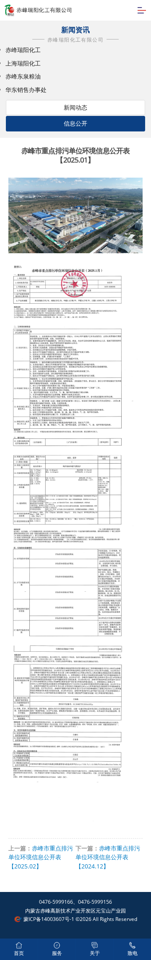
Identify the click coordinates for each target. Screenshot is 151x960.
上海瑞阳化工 (23, 63)
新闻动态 (75, 107)
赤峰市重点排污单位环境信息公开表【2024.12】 (108, 857)
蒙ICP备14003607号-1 (48, 919)
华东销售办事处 (26, 90)
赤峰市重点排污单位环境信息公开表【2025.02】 (40, 857)
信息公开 (75, 123)
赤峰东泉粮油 (23, 76)
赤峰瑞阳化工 (23, 50)
